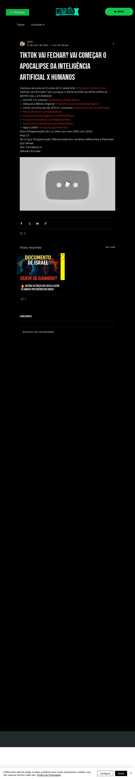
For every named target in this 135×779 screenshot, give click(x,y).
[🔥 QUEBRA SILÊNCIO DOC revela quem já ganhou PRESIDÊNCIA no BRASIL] (41, 266)
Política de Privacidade (49, 775)
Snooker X (38, 24)
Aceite (121, 773)
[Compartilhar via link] (45, 223)
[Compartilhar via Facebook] (21, 223)
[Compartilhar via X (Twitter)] (29, 223)
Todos (21, 24)
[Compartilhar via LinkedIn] (37, 223)
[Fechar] (131, 773)
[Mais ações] (113, 43)
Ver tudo (110, 247)
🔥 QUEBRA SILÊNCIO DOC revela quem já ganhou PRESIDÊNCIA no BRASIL (40, 287)
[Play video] (67, 184)
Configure (105, 773)
